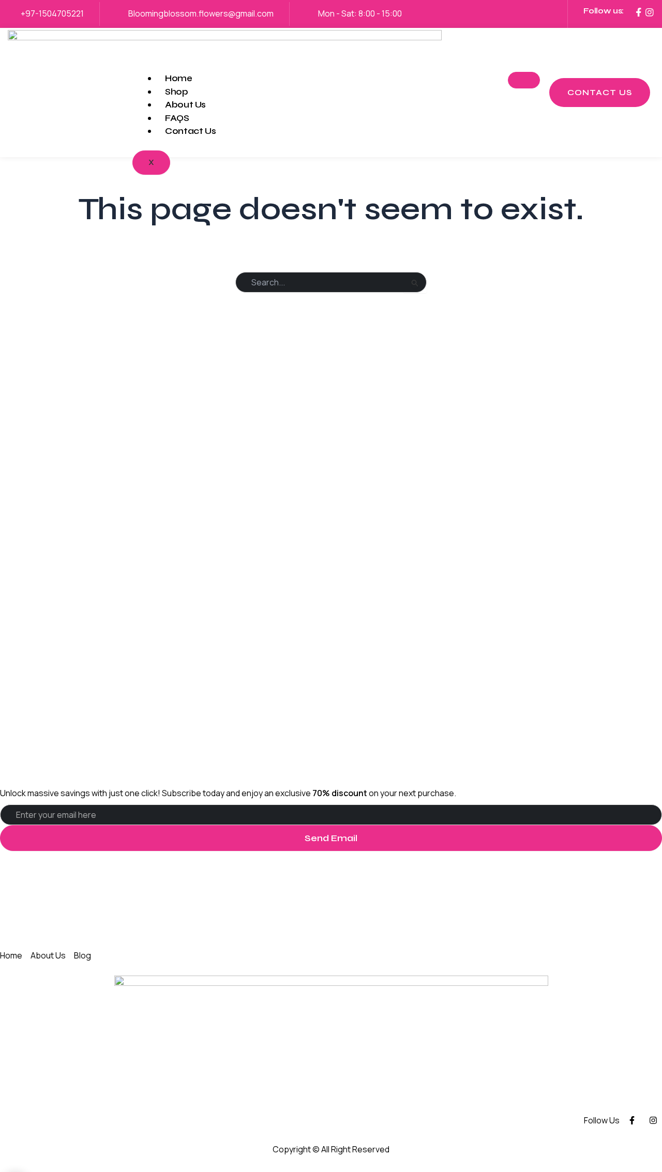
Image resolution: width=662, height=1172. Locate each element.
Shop (176, 91)
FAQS (177, 118)
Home (178, 78)
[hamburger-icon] (524, 80)
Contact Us (190, 131)
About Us (185, 104)
